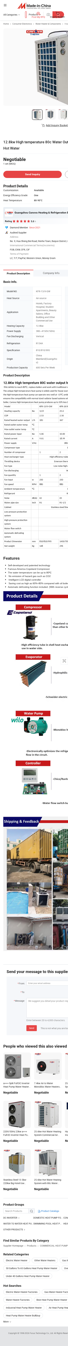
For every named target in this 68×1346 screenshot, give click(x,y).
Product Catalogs (50, 1211)
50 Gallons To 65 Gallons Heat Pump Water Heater (31, 1268)
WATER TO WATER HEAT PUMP (18, 1223)
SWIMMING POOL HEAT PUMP (49, 1223)
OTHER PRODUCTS (13, 1229)
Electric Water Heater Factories (21, 1291)
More (6, 1321)
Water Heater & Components (48, 23)
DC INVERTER (10, 1217)
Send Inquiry (32, 174)
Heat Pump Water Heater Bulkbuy (23, 1315)
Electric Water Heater (16, 1260)
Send (31, 1028)
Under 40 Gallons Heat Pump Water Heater (28, 1276)
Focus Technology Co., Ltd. (42, 1333)
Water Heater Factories (18, 1299)
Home (6, 23)
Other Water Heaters (44, 1260)
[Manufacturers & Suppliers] (34, 5)
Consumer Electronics (22, 23)
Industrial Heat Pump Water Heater (24, 1307)
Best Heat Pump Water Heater (51, 1299)
